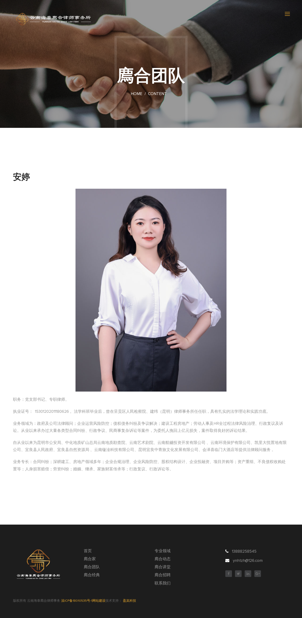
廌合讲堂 (163, 567)
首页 (88, 551)
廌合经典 (92, 575)
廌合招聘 (163, 575)
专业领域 (163, 551)
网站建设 (98, 600)
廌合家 (90, 559)
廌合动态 (163, 559)
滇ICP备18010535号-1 (76, 600)
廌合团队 (92, 567)
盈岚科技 (129, 600)
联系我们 (163, 583)
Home (136, 94)
